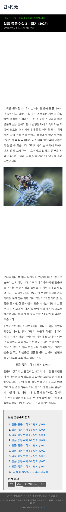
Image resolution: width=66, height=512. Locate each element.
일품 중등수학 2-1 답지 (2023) (32, 18)
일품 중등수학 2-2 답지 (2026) (28, 424)
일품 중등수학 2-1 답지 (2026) (28, 429)
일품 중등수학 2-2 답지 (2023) (28, 456)
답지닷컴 (11, 7)
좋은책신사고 (31, 484)
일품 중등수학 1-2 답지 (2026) (28, 435)
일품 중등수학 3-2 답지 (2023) (28, 445)
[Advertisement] (33, 71)
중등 (42, 484)
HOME (7, 18)
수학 (14, 18)
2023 (19, 484)
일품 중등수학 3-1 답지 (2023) (28, 450)
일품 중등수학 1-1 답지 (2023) (30, 471)
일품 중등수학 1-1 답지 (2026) (28, 440)
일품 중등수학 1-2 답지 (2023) (28, 466)
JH (44, 507)
